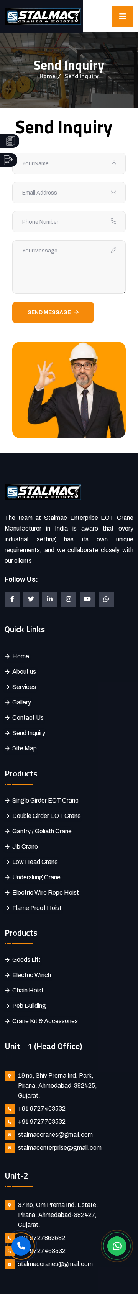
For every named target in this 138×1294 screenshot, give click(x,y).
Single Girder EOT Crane (45, 800)
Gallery (21, 702)
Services (24, 687)
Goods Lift (26, 959)
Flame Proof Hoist (37, 908)
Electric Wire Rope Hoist (45, 892)
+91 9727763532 (42, 1121)
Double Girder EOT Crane (46, 816)
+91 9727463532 (42, 1108)
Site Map (24, 748)
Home (47, 76)
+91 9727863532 (41, 1238)
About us (24, 671)
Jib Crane (25, 846)
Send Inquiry (28, 733)
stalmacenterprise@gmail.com (60, 1147)
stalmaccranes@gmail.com (55, 1134)
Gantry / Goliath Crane (42, 831)
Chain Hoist (28, 990)
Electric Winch (31, 975)
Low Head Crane (35, 862)
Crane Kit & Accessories (45, 1021)
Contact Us (28, 717)
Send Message (49, 312)
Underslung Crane (36, 877)
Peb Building (29, 1005)
